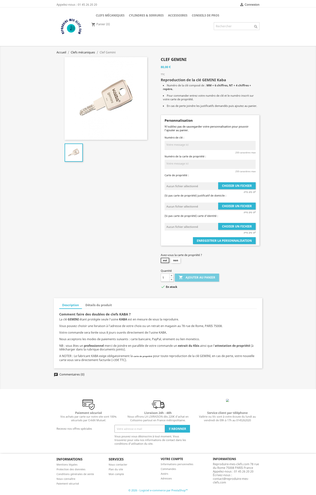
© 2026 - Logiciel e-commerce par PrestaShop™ (158, 490)
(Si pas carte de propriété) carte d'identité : (191, 216)
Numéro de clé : (174, 137)
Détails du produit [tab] (98, 305)
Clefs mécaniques (110, 15)
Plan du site (116, 469)
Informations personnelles (177, 464)
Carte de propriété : (177, 175)
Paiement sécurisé (68, 483)
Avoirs (164, 473)
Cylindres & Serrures (146, 15)
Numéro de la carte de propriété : (185, 156)
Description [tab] (70, 305)
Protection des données (71, 469)
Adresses (166, 478)
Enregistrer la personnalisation (224, 241)
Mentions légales (67, 464)
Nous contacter (118, 464)
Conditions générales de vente (75, 474)
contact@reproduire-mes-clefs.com (231, 480)
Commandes (168, 469)
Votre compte (172, 459)
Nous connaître (66, 479)
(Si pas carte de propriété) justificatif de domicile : (195, 195)
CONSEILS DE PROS (205, 15)
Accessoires (177, 15)
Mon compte (116, 474)
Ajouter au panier (197, 277)
